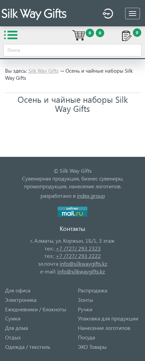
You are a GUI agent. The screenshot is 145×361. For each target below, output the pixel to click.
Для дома (16, 327)
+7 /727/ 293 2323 (78, 248)
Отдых (13, 337)
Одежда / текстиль (27, 346)
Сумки (13, 318)
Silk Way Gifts (43, 70)
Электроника (20, 299)
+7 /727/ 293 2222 (78, 255)
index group (91, 195)
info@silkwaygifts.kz (83, 263)
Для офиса (17, 290)
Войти (106, 14)
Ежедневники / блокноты (35, 309)
